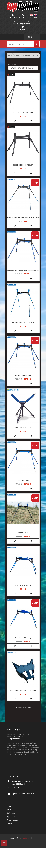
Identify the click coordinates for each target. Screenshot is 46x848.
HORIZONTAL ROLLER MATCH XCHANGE (23, 217)
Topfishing (26, 838)
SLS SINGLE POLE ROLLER (23, 165)
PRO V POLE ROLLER (23, 428)
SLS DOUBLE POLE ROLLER (23, 112)
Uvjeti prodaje (12, 820)
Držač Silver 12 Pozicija (23, 638)
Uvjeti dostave (12, 816)
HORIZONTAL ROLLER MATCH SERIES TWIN (23, 270)
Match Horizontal (23, 480)
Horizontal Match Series (23, 375)
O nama (10, 809)
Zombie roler (23, 533)
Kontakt (10, 823)
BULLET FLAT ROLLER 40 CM (23, 323)
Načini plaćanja (13, 813)
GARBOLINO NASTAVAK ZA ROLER (23, 690)
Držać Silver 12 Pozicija (23, 585)
